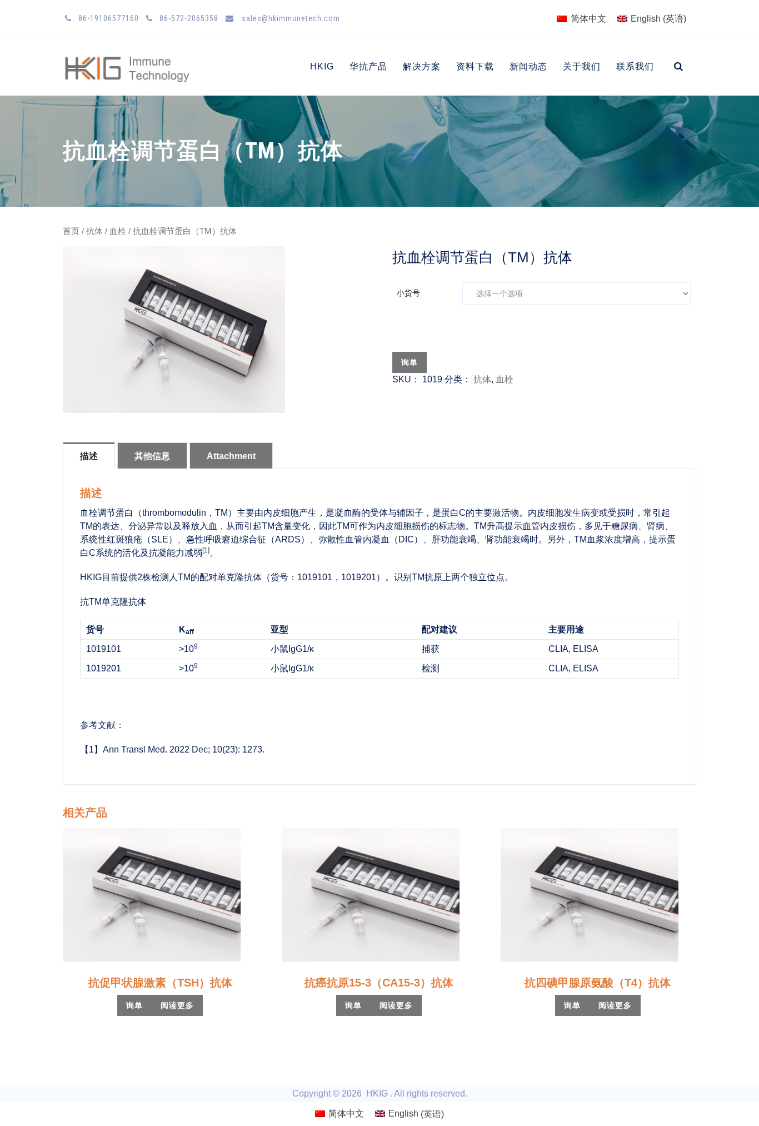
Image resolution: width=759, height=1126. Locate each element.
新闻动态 (528, 66)
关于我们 (582, 66)
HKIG (322, 66)
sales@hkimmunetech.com (289, 18)
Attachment (231, 456)
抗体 (94, 231)
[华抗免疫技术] (128, 66)
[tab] (89, 455)
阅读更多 (177, 1005)
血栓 (117, 231)
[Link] (678, 66)
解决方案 (422, 66)
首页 (71, 231)
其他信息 (152, 456)
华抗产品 (368, 66)
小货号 (408, 292)
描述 (89, 456)
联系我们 (635, 66)
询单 (409, 362)
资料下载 (475, 66)
